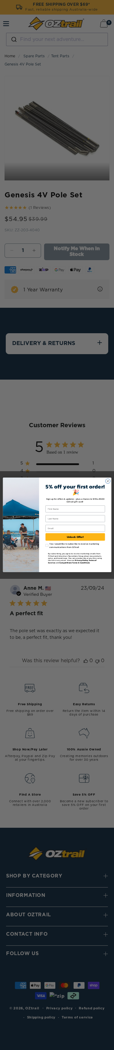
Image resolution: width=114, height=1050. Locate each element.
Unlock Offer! (75, 537)
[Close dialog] (107, 481)
